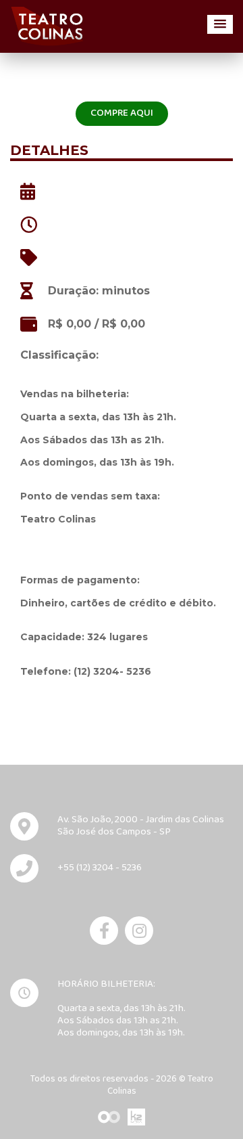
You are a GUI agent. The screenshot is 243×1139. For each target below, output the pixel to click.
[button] (220, 24)
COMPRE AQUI (121, 113)
